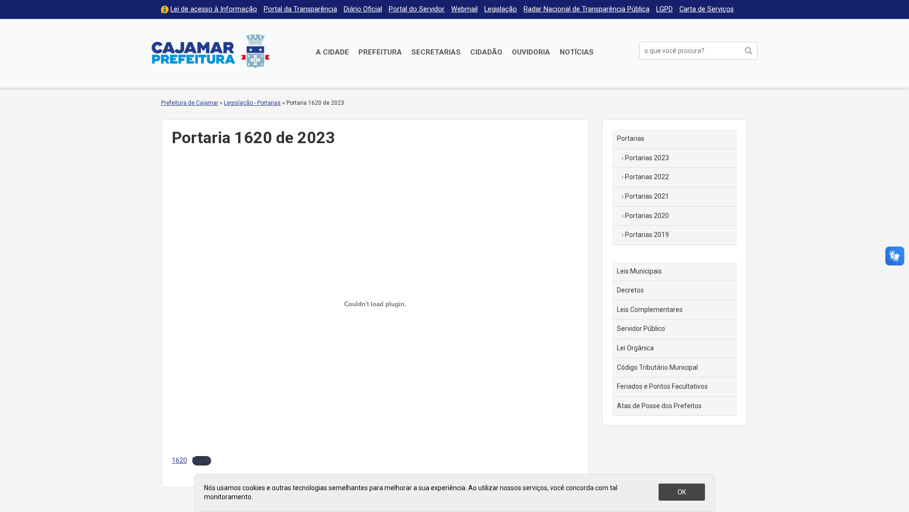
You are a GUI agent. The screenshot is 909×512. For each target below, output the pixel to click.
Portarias (630, 138)
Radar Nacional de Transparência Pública (587, 9)
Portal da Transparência (300, 9)
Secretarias (436, 52)
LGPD (664, 9)
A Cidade (332, 52)
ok (681, 492)
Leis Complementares (650, 309)
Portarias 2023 (647, 158)
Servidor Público (641, 328)
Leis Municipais (639, 271)
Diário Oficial (363, 9)
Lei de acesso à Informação (213, 9)
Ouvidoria (531, 52)
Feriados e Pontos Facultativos (662, 386)
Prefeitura (380, 52)
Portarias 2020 (647, 215)
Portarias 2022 (647, 177)
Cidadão (486, 52)
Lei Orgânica (635, 348)
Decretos (630, 290)
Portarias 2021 (647, 196)
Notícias (577, 52)
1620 (179, 461)
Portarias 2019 (647, 234)
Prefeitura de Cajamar (211, 50)
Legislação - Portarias (252, 103)
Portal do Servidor (417, 9)
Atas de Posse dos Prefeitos (659, 406)
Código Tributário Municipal (657, 367)
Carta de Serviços (706, 9)
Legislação (500, 9)
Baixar (201, 461)
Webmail (464, 9)
